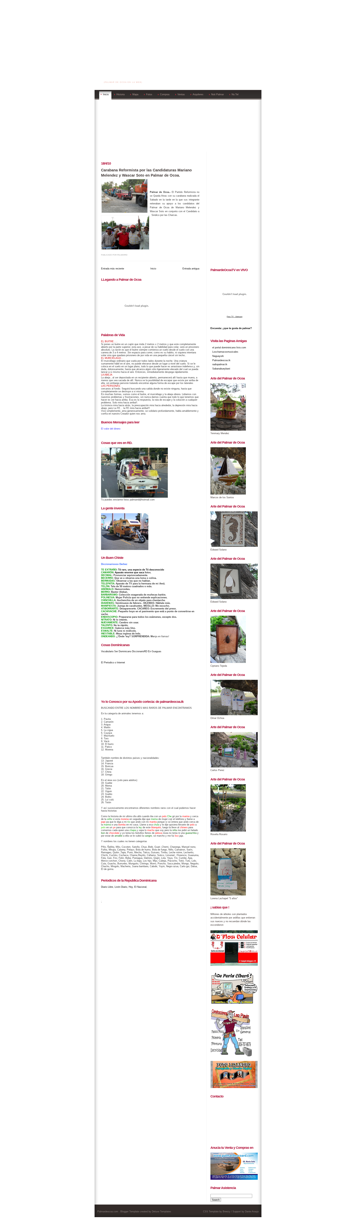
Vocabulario (107, 651)
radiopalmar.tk (219, 364)
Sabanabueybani (221, 368)
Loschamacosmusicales (225, 351)
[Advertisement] (178, 26)
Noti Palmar (217, 94)
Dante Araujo (252, 1211)
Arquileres (198, 94)
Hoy (131, 886)
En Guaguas (154, 651)
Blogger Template (129, 1211)
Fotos (149, 94)
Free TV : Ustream (234, 317)
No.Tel (235, 94)
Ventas (181, 94)
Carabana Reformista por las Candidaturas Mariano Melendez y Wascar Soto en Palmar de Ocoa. (146, 172)
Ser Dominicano (122, 651)
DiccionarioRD (139, 651)
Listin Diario (121, 886)
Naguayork (218, 356)
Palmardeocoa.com (123, 77)
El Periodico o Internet (113, 662)
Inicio (106, 94)
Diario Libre (107, 886)
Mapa (135, 94)
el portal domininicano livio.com (229, 347)
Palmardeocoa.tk (221, 360)
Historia (120, 94)
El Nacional (140, 886)
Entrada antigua (190, 268)
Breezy (226, 1211)
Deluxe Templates (161, 1211)
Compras (165, 94)
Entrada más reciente (112, 268)
